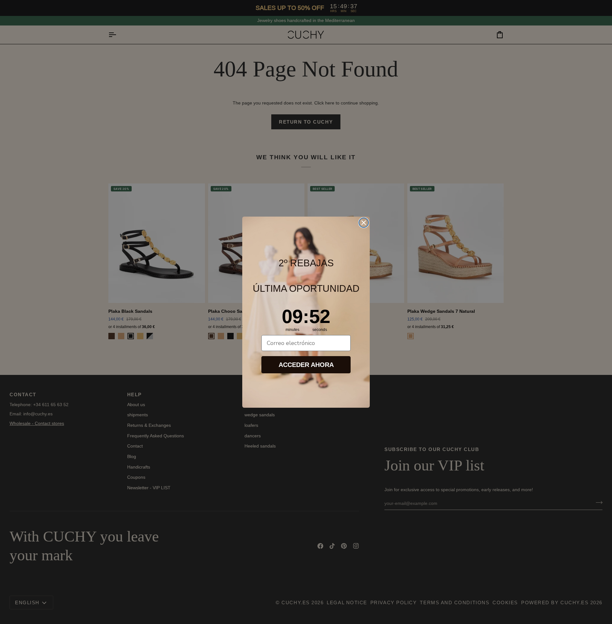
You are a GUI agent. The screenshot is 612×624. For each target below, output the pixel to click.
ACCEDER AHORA (306, 364)
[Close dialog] (363, 222)
